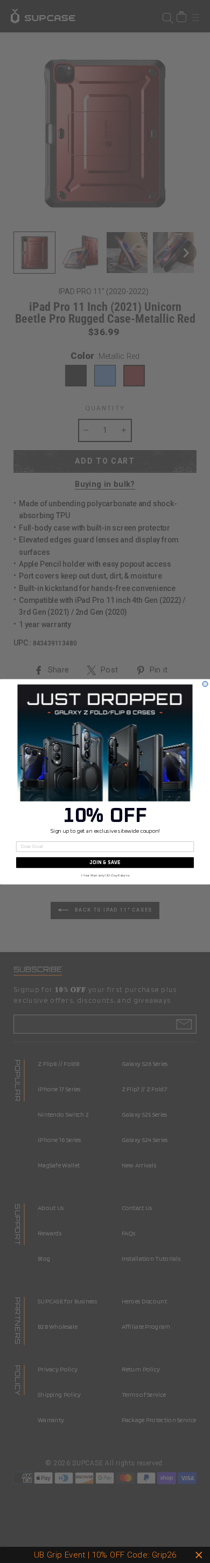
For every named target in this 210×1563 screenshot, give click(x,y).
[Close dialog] (205, 684)
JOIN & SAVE (105, 862)
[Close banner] (199, 1555)
